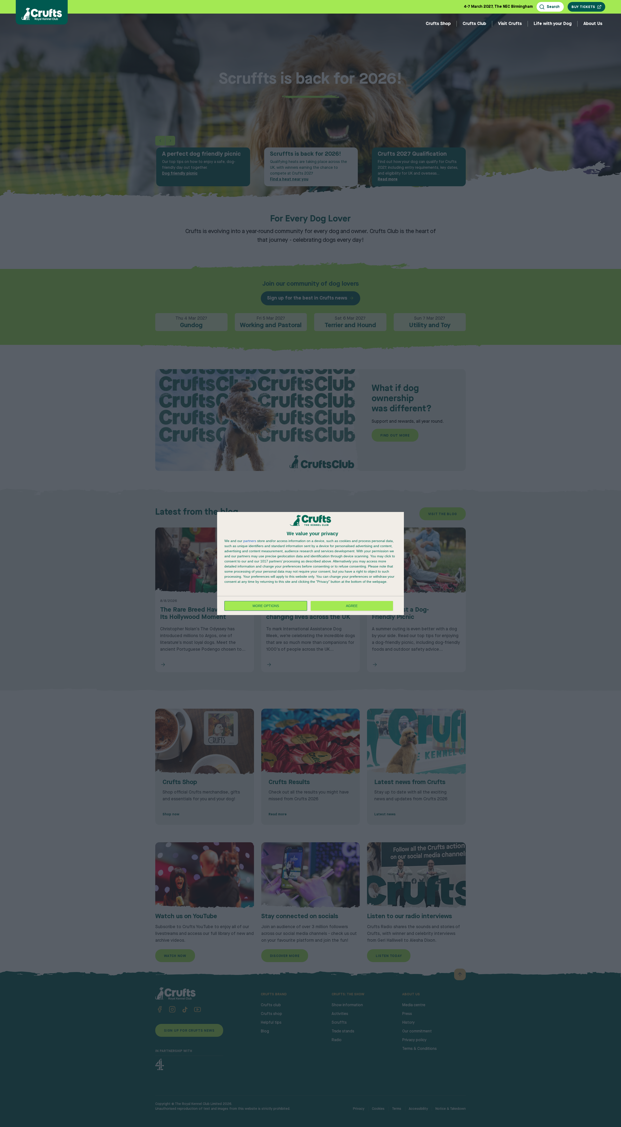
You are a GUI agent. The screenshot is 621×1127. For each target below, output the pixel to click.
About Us (592, 24)
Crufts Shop (438, 24)
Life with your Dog (553, 24)
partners (249, 541)
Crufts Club (474, 24)
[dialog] (310, 563)
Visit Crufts (510, 24)
